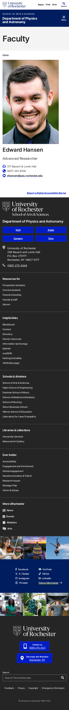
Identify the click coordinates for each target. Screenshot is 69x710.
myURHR (7, 353)
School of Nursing (12, 402)
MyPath (7, 348)
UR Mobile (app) (11, 362)
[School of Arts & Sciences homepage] (26, 209)
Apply (41, 4)
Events (10, 516)
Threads (23, 582)
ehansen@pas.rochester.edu (25, 175)
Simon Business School (15, 406)
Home (6, 54)
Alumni (6, 304)
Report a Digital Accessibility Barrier (46, 193)
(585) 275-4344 (17, 265)
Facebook (23, 569)
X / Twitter (24, 573)
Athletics (12, 522)
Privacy (21, 688)
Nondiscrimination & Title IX (17, 475)
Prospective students (14, 285)
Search (6, 672)
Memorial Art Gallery (13, 441)
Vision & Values (11, 490)
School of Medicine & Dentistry (19, 397)
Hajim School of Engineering (17, 387)
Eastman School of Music (16, 392)
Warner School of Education (17, 411)
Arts (9, 528)
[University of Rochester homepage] (14, 4)
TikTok (45, 573)
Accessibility (9, 461)
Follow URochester (48, 582)
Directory (7, 334)
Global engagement (13, 471)
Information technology (15, 343)
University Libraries (13, 436)
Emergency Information (53, 688)
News (10, 510)
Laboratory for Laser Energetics (19, 416)
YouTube (47, 569)
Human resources (12, 338)
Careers (18, 238)
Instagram (24, 578)
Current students (12, 290)
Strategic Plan (10, 485)
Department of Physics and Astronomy (19, 20)
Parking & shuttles (12, 358)
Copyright (33, 688)
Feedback (9, 688)
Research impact (11, 480)
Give (54, 4)
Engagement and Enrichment (18, 466)
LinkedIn (46, 578)
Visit (48, 4)
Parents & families (12, 294)
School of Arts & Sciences (18, 14)
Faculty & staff (10, 299)
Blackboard (9, 324)
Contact (7, 329)
